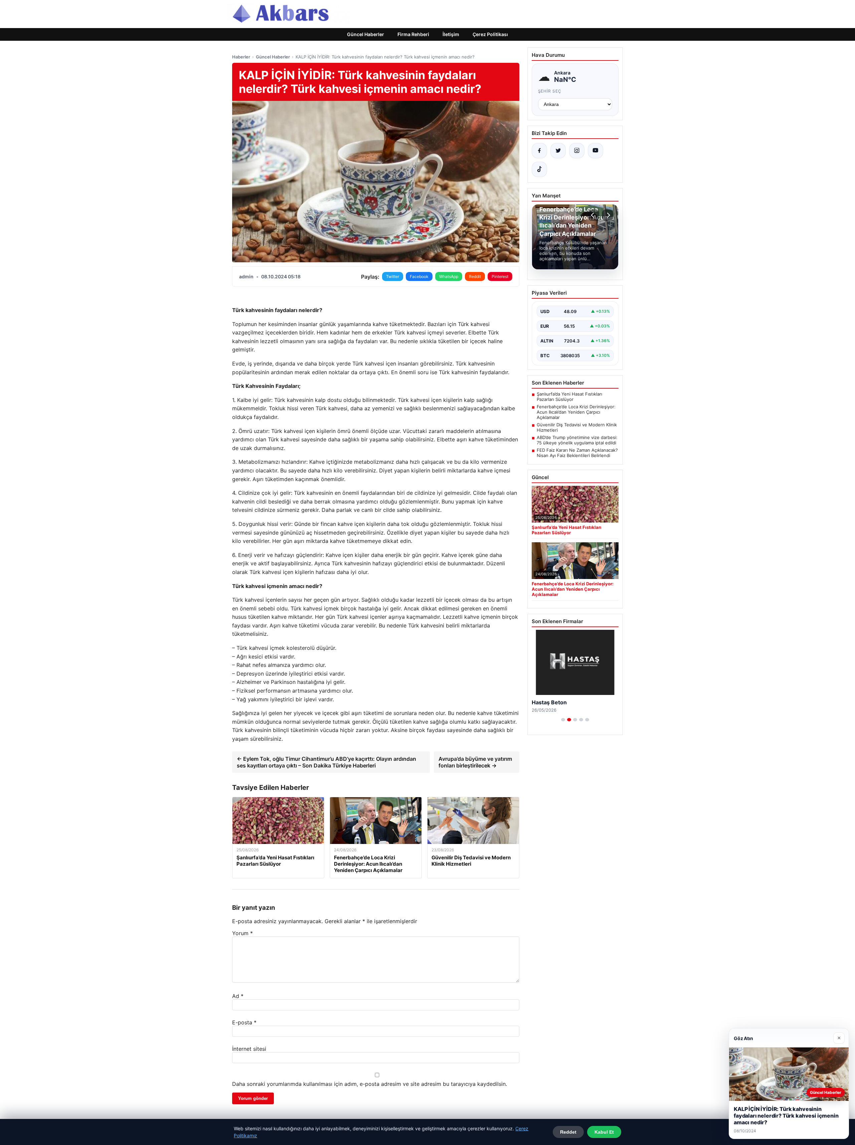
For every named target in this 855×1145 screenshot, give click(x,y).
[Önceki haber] (593, 215)
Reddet (568, 1132)
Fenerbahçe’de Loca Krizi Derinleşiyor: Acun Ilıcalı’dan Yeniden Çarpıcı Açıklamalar (576, 412)
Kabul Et (604, 1132)
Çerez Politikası (490, 34)
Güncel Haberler (365, 34)
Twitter (392, 276)
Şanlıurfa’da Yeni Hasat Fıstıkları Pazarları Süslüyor (569, 396)
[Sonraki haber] (607, 215)
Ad (237, 996)
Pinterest (500, 276)
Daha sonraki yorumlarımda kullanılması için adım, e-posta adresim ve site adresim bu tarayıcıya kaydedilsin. (369, 1084)
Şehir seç (550, 91)
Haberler (241, 56)
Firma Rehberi (413, 34)
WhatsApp (448, 276)
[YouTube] (595, 150)
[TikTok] (539, 169)
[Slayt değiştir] (563, 719)
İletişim (451, 34)
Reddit (475, 276)
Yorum (242, 933)
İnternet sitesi (249, 1048)
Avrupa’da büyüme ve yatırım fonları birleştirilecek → (475, 762)
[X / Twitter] (558, 150)
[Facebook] (539, 150)
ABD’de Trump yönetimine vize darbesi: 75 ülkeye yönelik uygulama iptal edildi (577, 440)
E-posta (244, 1022)
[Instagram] (576, 150)
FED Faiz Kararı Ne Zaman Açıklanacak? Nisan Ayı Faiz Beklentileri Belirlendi (577, 452)
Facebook (419, 276)
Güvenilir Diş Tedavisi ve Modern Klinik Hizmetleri (577, 427)
